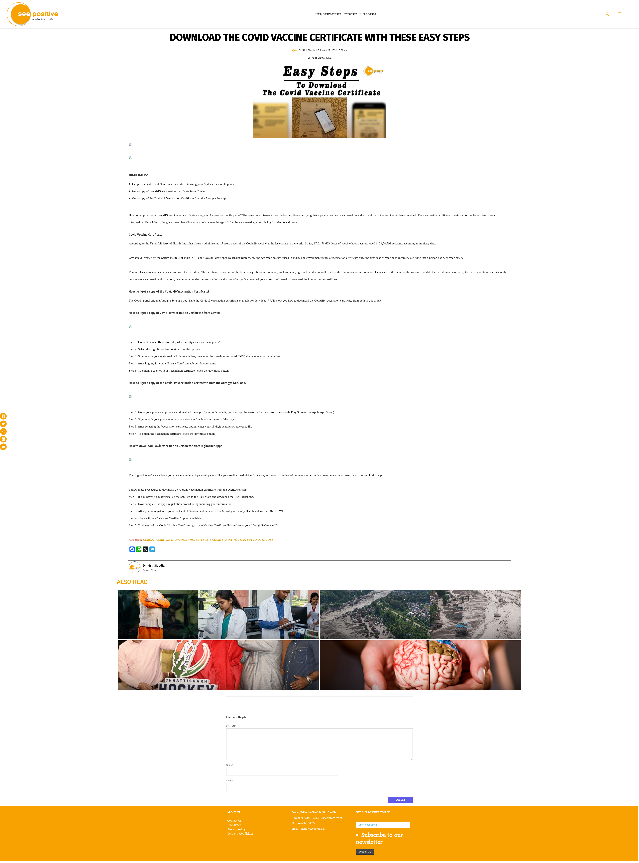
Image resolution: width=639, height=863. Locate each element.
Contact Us (234, 820)
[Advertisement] (65, 168)
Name (229, 764)
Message (231, 725)
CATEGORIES (350, 13)
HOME (318, 13)
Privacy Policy (236, 829)
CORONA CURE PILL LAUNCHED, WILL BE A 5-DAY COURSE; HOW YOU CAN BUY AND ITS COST (208, 539)
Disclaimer (234, 825)
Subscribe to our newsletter (379, 838)
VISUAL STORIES (332, 13)
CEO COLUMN (370, 13)
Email (229, 780)
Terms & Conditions (240, 833)
